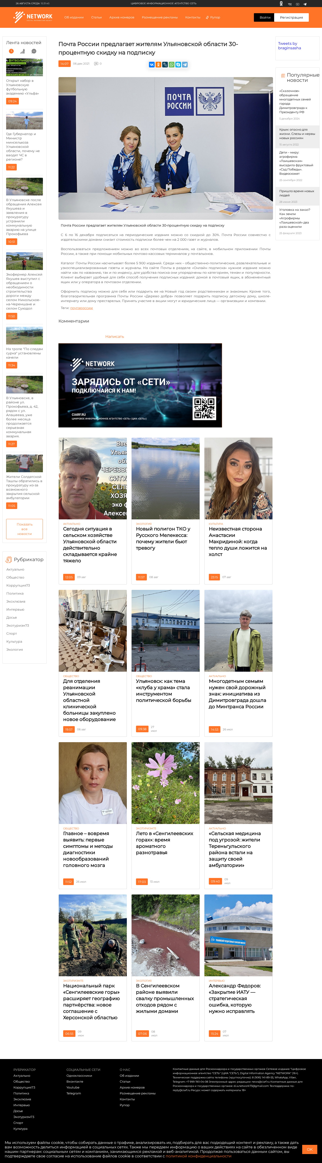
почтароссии (81, 308)
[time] (11, 51)
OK (310, 1149)
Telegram (73, 1093)
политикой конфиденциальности (198, 1156)
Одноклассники (79, 1075)
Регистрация (291, 17)
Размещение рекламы (160, 17)
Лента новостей (23, 42)
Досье (11, 617)
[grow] (22, 51)
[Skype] (178, 64)
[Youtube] (297, 3)
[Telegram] (304, 3)
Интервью (15, 609)
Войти (265, 17)
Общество (15, 577)
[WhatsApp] (171, 64)
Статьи (125, 1081)
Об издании (74, 17)
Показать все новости (25, 529)
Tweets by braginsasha (289, 45)
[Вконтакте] (290, 3)
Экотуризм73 (17, 625)
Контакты (192, 17)
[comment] (34, 51)
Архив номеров (132, 1087)
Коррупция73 (18, 585)
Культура (14, 641)
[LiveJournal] (165, 64)
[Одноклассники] (281, 3)
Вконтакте (74, 1081)
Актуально (15, 569)
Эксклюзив (15, 601)
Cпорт (11, 633)
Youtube (72, 1087)
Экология (14, 649)
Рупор (215, 17)
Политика (15, 593)
